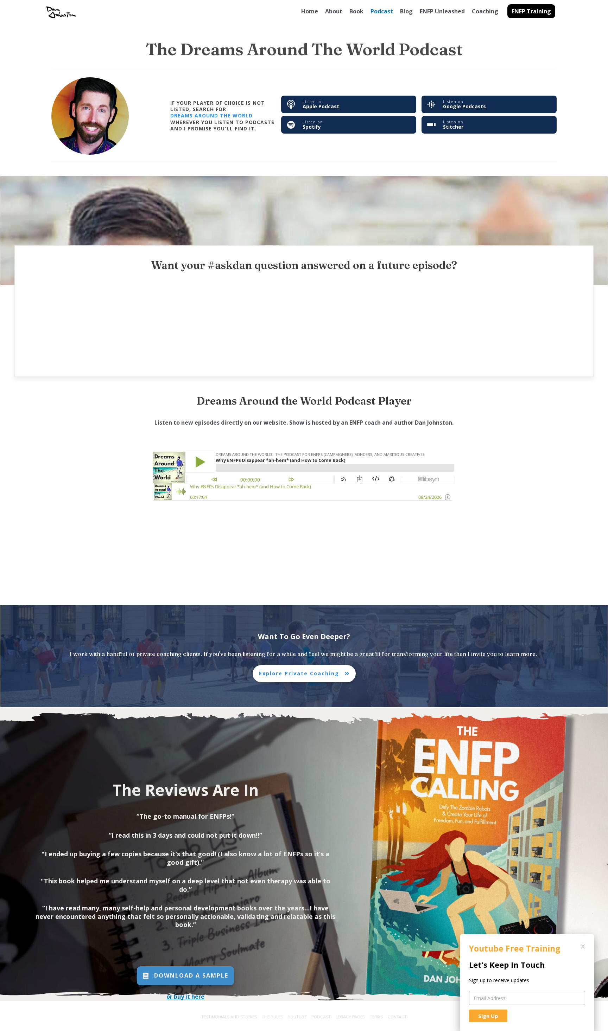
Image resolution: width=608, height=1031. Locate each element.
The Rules (272, 1016)
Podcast (321, 1016)
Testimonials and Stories (229, 1016)
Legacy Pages (350, 1016)
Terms (376, 1016)
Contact (397, 1016)
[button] (531, 11)
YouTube (297, 1016)
